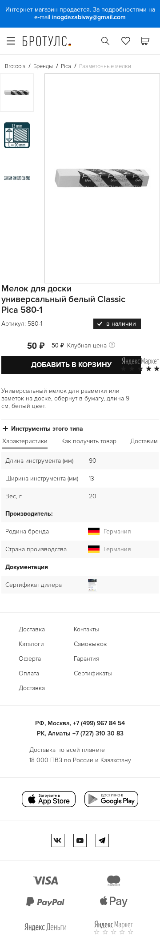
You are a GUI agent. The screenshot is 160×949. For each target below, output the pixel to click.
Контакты (86, 629)
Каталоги (31, 644)
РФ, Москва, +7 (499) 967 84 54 (80, 723)
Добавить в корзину (71, 364)
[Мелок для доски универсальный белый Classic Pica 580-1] (102, 178)
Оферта (30, 658)
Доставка (32, 629)
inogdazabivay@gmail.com (89, 17)
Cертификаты (93, 673)
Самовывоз (90, 644)
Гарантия (87, 658)
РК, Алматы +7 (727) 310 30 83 (80, 733)
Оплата (29, 673)
